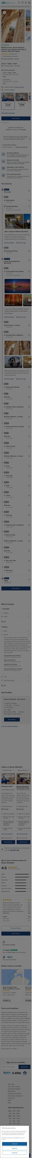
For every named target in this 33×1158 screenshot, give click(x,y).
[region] (14, 1142)
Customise (14, 1153)
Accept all (14, 1144)
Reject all (14, 1148)
